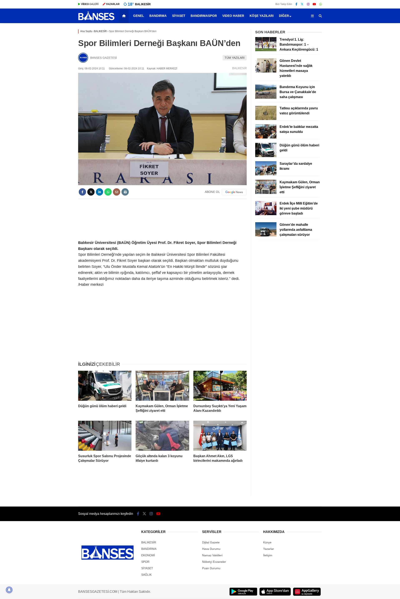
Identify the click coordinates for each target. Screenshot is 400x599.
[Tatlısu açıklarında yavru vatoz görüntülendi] (265, 119)
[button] (124, 16)
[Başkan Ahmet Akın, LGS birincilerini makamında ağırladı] (220, 436)
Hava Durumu (211, 548)
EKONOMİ (148, 555)
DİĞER (284, 15)
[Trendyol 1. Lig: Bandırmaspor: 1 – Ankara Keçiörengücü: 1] (265, 50)
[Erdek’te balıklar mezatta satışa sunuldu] (265, 137)
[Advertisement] (162, 218)
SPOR (145, 561)
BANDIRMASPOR (204, 15)
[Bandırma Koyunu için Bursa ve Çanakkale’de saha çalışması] (265, 97)
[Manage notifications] (9, 590)
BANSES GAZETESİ (103, 57)
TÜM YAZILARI (235, 57)
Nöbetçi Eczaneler (214, 561)
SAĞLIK (146, 574)
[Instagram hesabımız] (308, 4)
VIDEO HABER (233, 15)
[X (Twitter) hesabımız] (302, 4)
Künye (267, 542)
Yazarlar (268, 548)
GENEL (138, 15)
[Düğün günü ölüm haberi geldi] (104, 386)
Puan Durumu (211, 568)
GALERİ (90, 4)
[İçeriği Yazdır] (125, 192)
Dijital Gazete (211, 542)
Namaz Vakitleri (212, 555)
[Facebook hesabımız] (296, 4)
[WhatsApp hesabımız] (320, 4)
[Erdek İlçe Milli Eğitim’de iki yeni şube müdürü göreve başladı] (265, 214)
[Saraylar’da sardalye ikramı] (265, 174)
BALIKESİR (239, 68)
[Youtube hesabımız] (314, 4)
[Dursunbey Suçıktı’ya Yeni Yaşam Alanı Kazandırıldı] (220, 386)
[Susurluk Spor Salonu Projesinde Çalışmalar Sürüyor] (104, 436)
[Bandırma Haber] (96, 19)
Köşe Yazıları (262, 15)
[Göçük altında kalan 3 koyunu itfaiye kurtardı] (162, 436)
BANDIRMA (158, 15)
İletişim (267, 555)
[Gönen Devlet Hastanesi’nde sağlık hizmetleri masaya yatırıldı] (265, 71)
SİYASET (178, 15)
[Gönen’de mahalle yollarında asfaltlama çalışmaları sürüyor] (265, 235)
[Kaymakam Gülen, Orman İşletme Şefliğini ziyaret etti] (162, 386)
